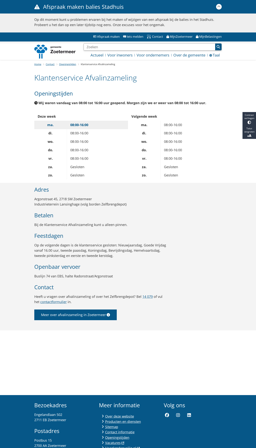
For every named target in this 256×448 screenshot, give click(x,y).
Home (37, 64)
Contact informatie (120, 432)
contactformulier (53, 302)
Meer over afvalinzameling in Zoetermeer (73, 314)
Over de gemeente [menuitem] (189, 55)
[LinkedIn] (189, 415)
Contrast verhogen (249, 116)
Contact (50, 64)
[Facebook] (167, 415)
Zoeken (218, 47)
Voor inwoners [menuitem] (120, 55)
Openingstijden (67, 64)
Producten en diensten (123, 421)
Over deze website (119, 416)
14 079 (147, 296)
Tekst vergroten (249, 130)
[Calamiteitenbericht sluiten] (219, 7)
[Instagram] (178, 415)
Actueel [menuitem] (97, 55)
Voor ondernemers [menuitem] (153, 55)
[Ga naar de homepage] (55, 52)
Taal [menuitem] (216, 55)
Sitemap (111, 427)
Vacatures (113, 442)
